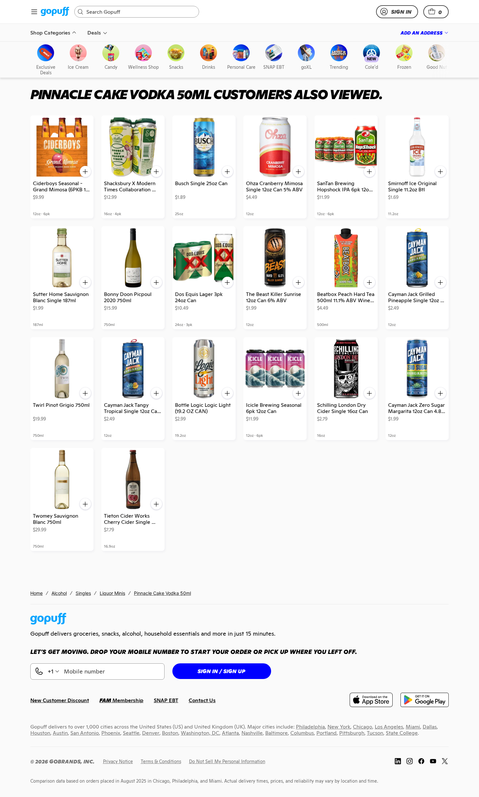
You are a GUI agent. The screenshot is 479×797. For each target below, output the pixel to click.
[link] (55, 12)
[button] (436, 11)
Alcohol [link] (59, 593)
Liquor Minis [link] (112, 593)
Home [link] (36, 593)
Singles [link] (83, 593)
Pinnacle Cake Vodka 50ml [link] (162, 593)
